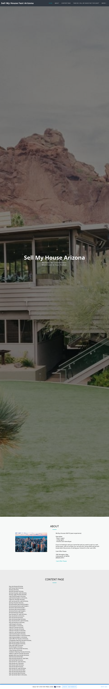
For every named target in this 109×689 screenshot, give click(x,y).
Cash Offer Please (61, 561)
